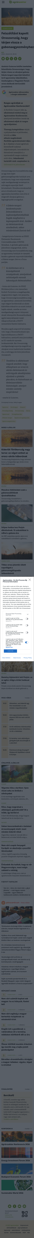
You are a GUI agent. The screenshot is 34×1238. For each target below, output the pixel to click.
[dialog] (17, 619)
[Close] (30, 580)
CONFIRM (10, 650)
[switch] (26, 619)
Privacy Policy (28, 657)
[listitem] (17, 614)
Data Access (17, 657)
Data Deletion (6, 657)
